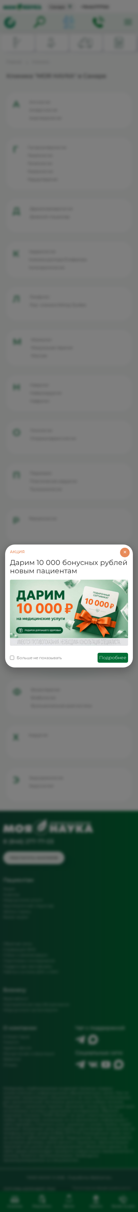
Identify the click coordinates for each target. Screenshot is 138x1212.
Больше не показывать (39, 657)
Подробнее (112, 657)
